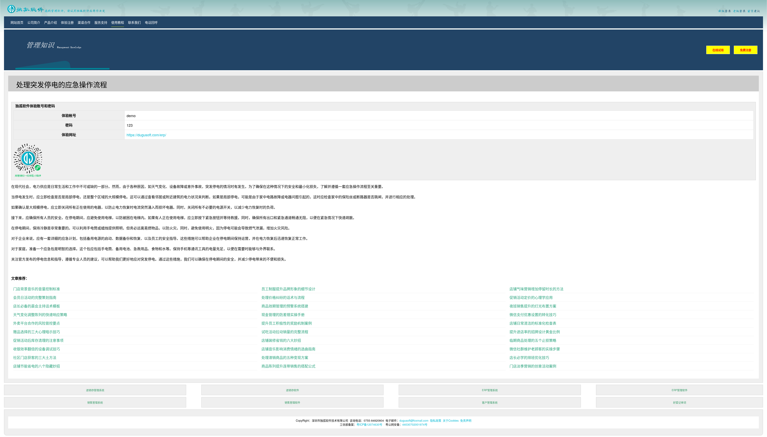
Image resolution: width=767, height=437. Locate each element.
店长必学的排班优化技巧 (529, 357)
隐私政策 (435, 420)
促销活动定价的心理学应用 (531, 297)
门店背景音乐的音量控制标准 (36, 288)
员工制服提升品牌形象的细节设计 (288, 288)
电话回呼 (151, 22)
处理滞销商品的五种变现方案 (284, 357)
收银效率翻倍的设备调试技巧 (36, 348)
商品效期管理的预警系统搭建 (284, 305)
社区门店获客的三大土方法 (34, 357)
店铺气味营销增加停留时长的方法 (536, 288)
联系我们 (134, 22)
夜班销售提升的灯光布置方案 (533, 305)
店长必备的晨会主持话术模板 (36, 305)
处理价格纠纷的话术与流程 (283, 297)
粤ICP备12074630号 (369, 424)
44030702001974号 (414, 424)
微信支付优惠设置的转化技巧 (533, 314)
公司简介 (33, 22)
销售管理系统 (95, 402)
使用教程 (117, 22)
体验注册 (67, 22)
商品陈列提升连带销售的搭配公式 (288, 366)
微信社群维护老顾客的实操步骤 (535, 348)
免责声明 (465, 420)
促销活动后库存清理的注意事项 (38, 340)
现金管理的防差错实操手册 (283, 314)
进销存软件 (292, 390)
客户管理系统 (490, 402)
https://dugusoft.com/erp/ (146, 134)
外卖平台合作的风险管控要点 (36, 323)
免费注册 (745, 50)
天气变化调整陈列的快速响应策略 (40, 314)
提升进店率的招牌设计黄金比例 (535, 331)
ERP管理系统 (490, 390)
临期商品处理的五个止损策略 (533, 340)
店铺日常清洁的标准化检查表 (533, 323)
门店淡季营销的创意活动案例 (533, 366)
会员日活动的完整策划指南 (34, 297)
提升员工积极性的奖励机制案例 (286, 323)
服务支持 (100, 22)
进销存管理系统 (95, 390)
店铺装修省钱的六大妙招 (281, 340)
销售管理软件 (292, 402)
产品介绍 (50, 22)
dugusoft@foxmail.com (413, 420)
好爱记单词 (679, 402)
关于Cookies (451, 420)
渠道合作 (84, 22)
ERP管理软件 (680, 390)
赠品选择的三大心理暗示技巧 (36, 331)
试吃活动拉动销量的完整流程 (284, 331)
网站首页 (17, 22)
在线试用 (718, 50)
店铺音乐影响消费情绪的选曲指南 (288, 348)
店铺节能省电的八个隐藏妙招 (36, 366)
